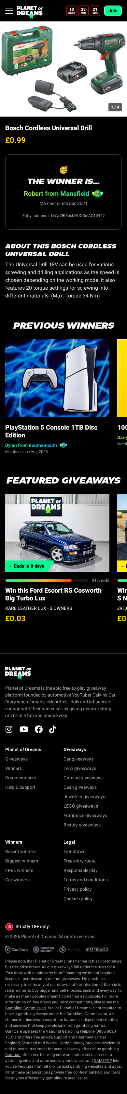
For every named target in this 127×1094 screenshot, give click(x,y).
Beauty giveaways (82, 825)
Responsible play (81, 870)
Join (113, 10)
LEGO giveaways (81, 806)
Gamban (13, 1055)
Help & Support (20, 787)
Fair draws (74, 851)
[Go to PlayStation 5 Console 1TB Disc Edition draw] (57, 378)
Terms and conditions (86, 879)
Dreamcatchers (20, 777)
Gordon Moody (72, 1043)
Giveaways (16, 759)
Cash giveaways (80, 787)
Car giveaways (78, 759)
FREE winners (19, 870)
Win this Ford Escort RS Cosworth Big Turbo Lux (53, 594)
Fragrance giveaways (85, 815)
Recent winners (20, 851)
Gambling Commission (25, 1008)
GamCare (13, 1031)
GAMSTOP (103, 1060)
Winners (13, 768)
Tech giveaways (80, 768)
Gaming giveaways (83, 777)
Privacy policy (78, 889)
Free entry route (79, 861)
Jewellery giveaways (84, 796)
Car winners (17, 879)
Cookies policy (78, 898)
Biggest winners (21, 861)
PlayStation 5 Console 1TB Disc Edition (51, 431)
